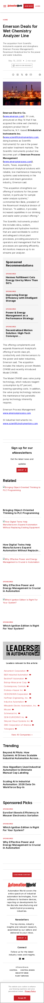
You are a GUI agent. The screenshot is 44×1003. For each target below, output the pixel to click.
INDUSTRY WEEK (21, 973)
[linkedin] (17, 74)
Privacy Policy (30, 991)
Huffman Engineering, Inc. (16, 698)
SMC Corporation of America (17, 725)
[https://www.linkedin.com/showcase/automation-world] (20, 959)
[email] (31, 74)
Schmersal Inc (10, 713)
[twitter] (22, 74)
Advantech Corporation (15, 671)
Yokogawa (9, 729)
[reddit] (26, 74)
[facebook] (13, 74)
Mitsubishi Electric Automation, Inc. (20, 705)
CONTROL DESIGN (27, 970)
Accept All (22, 998)
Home (5, 20)
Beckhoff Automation (14, 678)
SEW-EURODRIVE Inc (14, 717)
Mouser (7, 709)
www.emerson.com (13, 116)
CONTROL (13, 970)
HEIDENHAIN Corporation (16, 694)
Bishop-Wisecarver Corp (15, 682)
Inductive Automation (14, 702)
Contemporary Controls (15, 686)
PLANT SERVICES (22, 976)
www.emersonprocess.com (18, 161)
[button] (5, 6)
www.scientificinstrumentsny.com (21, 137)
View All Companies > (22, 735)
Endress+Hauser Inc (13, 690)
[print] (40, 74)
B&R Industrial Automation (16, 674)
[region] (22, 992)
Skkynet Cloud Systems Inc (17, 721)
